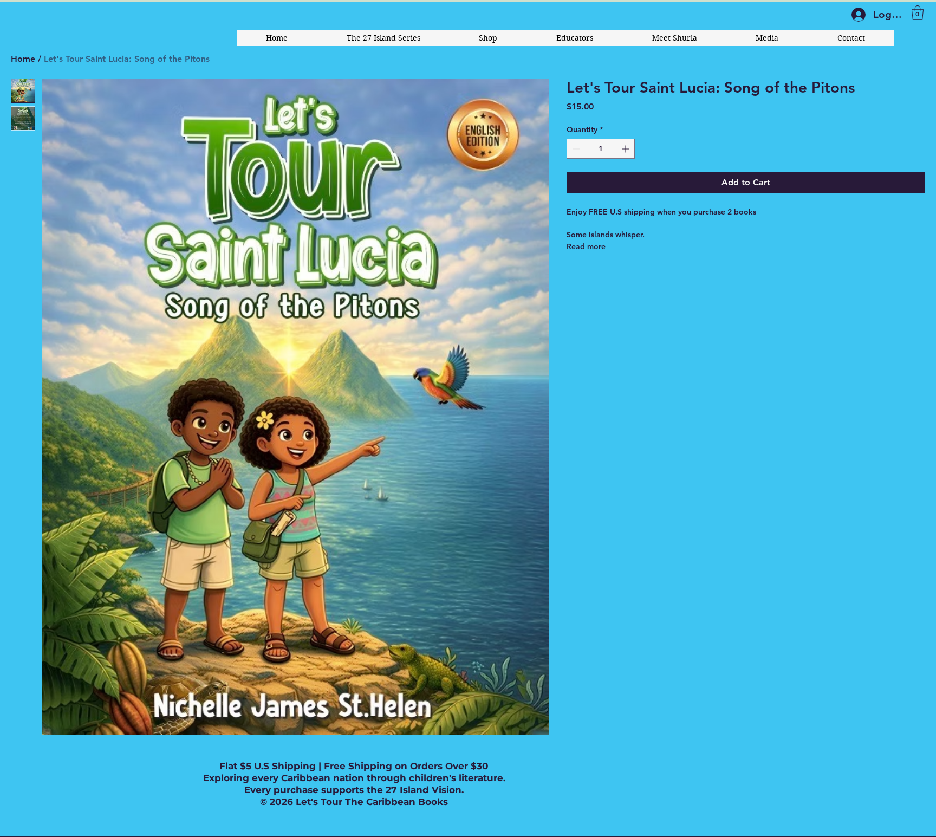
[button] (918, 12)
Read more (586, 246)
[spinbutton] (601, 148)
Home (23, 59)
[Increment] (626, 148)
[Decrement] (575, 148)
